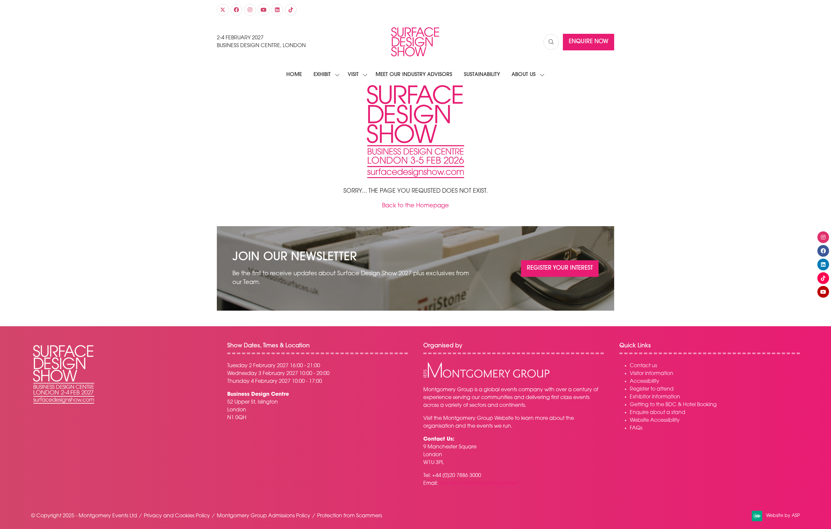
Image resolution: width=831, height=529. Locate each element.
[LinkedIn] (277, 10)
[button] (551, 42)
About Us (524, 74)
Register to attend (652, 389)
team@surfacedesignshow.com (478, 483)
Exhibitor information (655, 397)
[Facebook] (236, 10)
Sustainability (482, 74)
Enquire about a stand (657, 412)
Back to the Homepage (415, 206)
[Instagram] (250, 10)
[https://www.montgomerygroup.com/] (486, 377)
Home (294, 74)
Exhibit (322, 74)
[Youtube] (263, 10)
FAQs (636, 428)
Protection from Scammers (349, 516)
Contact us (643, 365)
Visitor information (651, 373)
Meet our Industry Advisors (414, 74)
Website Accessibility (655, 420)
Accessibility (644, 381)
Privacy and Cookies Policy (177, 516)
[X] (223, 10)
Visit (353, 74)
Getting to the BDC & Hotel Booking (673, 404)
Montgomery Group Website (478, 418)
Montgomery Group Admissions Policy (263, 516)
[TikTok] (291, 10)
